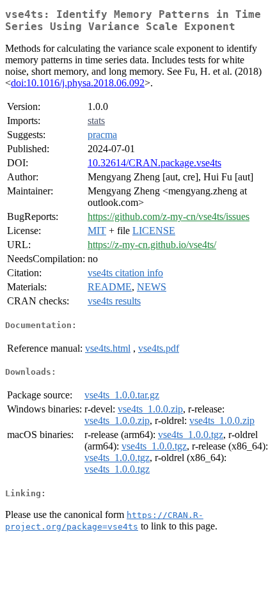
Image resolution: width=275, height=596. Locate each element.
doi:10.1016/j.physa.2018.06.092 (78, 82)
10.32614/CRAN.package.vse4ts (154, 162)
